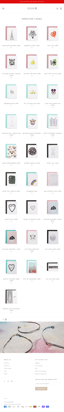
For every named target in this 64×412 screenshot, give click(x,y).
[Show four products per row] (5, 319)
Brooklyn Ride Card (32, 45)
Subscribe (41, 388)
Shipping (37, 363)
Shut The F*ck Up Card (52, 73)
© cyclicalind (9, 402)
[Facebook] (4, 381)
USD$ (5, 398)
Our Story (6, 363)
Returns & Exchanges (40, 371)
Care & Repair (38, 365)
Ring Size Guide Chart (41, 373)
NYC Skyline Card (52, 279)
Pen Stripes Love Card (52, 191)
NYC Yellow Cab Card (32, 103)
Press (5, 371)
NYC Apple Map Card (52, 249)
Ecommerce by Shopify (15, 404)
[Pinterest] (11, 381)
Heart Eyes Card (11, 219)
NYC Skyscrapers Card (32, 279)
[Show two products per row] (3, 319)
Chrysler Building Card (11, 45)
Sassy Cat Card (53, 163)
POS (5, 404)
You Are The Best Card (32, 73)
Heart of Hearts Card (32, 219)
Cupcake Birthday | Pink (11, 249)
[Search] (57, 8)
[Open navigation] (3, 8)
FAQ (36, 368)
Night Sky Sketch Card (11, 191)
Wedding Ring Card (11, 103)
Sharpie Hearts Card (32, 163)
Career (5, 373)
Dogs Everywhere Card (11, 163)
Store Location (7, 368)
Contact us (6, 365)
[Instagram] (8, 381)
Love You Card (52, 45)
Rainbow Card (32, 191)
